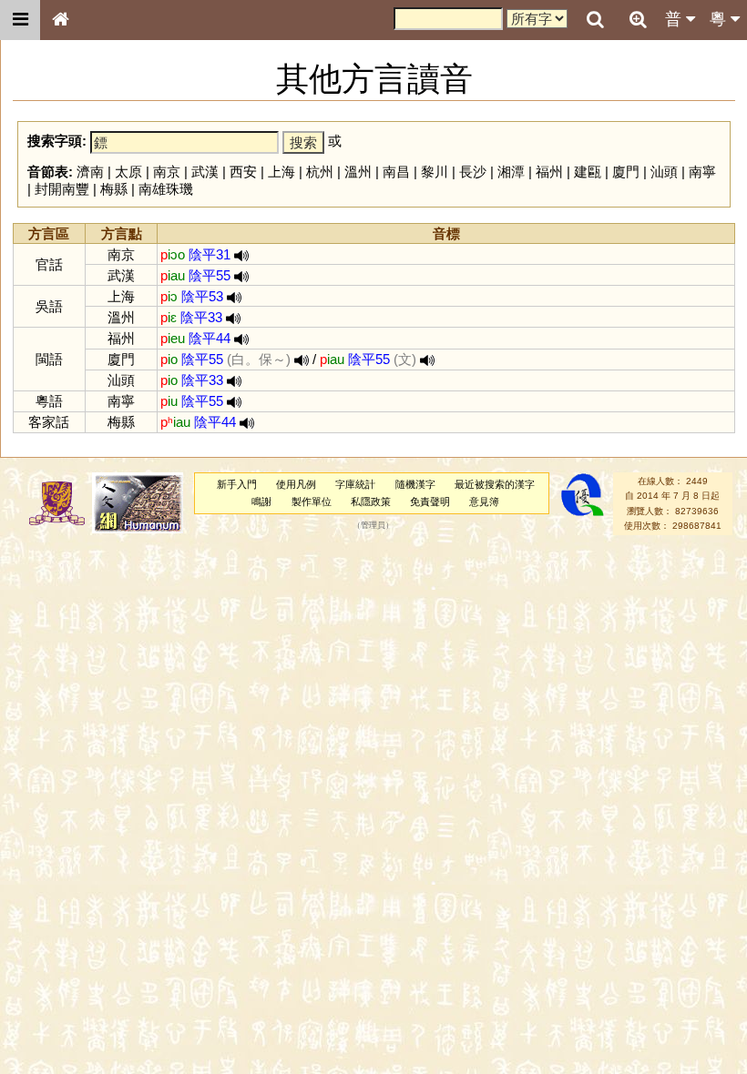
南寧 (702, 171)
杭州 (319, 171)
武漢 (205, 171)
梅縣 (114, 189)
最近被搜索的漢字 (495, 484)
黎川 (434, 171)
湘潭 (511, 171)
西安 (243, 171)
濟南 (90, 171)
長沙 (472, 171)
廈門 (626, 171)
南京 (166, 171)
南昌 (396, 171)
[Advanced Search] (638, 19)
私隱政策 (371, 501)
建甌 (587, 171)
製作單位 (312, 501)
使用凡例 (296, 484)
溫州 (358, 171)
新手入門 (237, 484)
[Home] (60, 20)
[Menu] (20, 20)
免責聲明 (430, 501)
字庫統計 (355, 484)
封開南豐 (62, 189)
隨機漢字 (415, 484)
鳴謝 (261, 501)
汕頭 (664, 171)
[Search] (595, 20)
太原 (128, 171)
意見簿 (484, 501)
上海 (281, 171)
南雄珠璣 (165, 189)
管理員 (373, 526)
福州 (549, 171)
